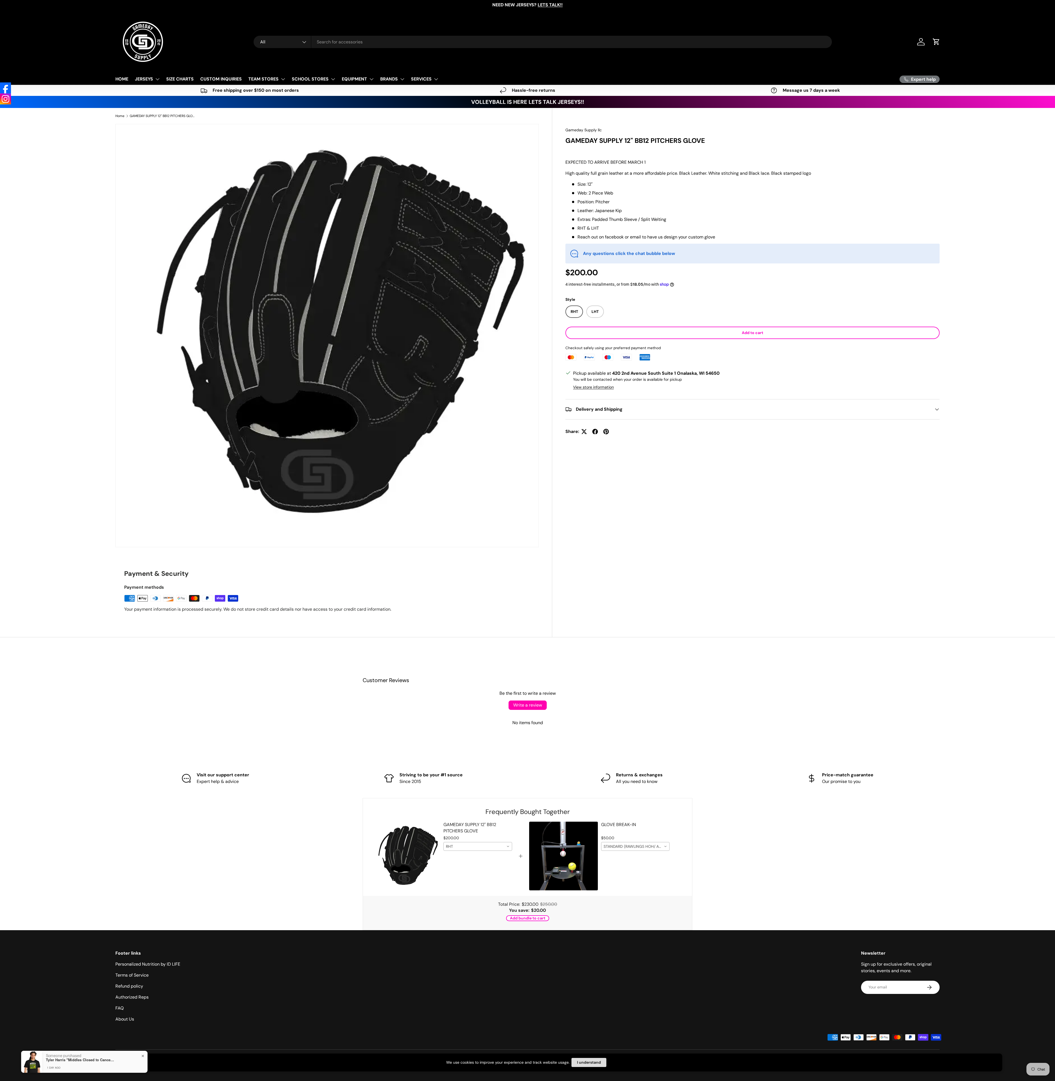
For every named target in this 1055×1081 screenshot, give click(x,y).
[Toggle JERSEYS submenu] (157, 79)
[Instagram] (5, 98)
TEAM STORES (263, 79)
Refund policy (129, 986)
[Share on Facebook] (595, 431)
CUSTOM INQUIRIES (221, 79)
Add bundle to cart (527, 918)
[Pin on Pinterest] (606, 431)
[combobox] (543, 42)
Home (119, 116)
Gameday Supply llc (583, 129)
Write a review (527, 705)
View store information (593, 387)
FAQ (119, 1008)
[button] (936, 42)
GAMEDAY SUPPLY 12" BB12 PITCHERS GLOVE (163, 116)
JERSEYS (144, 79)
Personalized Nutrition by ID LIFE (147, 964)
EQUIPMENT (354, 79)
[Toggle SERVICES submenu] (436, 79)
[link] (406, 856)
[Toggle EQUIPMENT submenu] (371, 79)
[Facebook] (5, 87)
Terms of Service (132, 975)
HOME (121, 79)
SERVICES (421, 79)
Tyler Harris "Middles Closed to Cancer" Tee (80, 1060)
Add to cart (752, 332)
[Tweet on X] (584, 431)
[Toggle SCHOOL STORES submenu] (333, 79)
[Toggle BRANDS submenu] (402, 79)
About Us (124, 1019)
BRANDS (389, 79)
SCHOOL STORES (310, 79)
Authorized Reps (132, 997)
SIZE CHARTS (180, 79)
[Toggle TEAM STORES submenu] (283, 79)
